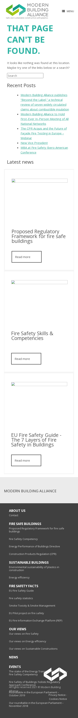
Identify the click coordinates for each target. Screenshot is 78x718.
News (13, 657)
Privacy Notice (57, 694)
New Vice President (34, 143)
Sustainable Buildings (29, 562)
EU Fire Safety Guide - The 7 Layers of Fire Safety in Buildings (36, 440)
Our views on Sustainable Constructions (33, 648)
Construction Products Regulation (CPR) (32, 554)
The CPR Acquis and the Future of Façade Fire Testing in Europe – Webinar (44, 133)
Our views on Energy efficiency (27, 641)
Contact (13, 515)
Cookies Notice (58, 698)
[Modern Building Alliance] (27, 11)
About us (17, 510)
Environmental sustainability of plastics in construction (34, 569)
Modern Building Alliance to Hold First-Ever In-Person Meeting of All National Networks (45, 119)
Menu (70, 11)
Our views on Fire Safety (24, 633)
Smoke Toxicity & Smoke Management (32, 605)
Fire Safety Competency (23, 539)
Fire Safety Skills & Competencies (32, 336)
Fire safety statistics (21, 598)
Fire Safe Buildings (25, 523)
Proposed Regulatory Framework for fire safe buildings (39, 236)
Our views (17, 629)
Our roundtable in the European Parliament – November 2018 (36, 704)
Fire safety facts (23, 586)
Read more (22, 257)
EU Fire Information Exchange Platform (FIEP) (35, 620)
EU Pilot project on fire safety (26, 613)
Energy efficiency (19, 577)
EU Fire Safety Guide (21, 590)
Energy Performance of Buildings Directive (34, 546)
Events (15, 666)
